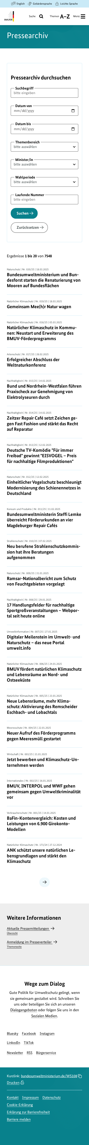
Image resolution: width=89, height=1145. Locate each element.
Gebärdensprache (42, 3)
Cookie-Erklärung (20, 1105)
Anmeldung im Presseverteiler (29, 944)
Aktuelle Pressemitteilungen (28, 930)
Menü (76, 16)
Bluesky (12, 1033)
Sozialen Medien (44, 1016)
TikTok (29, 1042)
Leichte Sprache (69, 3)
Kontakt (12, 1097)
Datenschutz (51, 1097)
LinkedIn (13, 1042)
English (21, 3)
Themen (54, 18)
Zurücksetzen (28, 227)
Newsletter (15, 1052)
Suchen (23, 213)
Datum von (23, 106)
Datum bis (23, 124)
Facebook (29, 1033)
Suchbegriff (24, 88)
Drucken (13, 1082)
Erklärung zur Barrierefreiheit (28, 1112)
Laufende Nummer (29, 195)
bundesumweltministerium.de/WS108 (49, 1076)
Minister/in (24, 160)
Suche (32, 16)
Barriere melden (19, 1119)
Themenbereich (27, 142)
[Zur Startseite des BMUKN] (9, 16)
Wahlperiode (25, 177)
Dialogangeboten (23, 1010)
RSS (29, 1052)
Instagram (47, 1033)
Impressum (30, 1097)
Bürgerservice (46, 1052)
